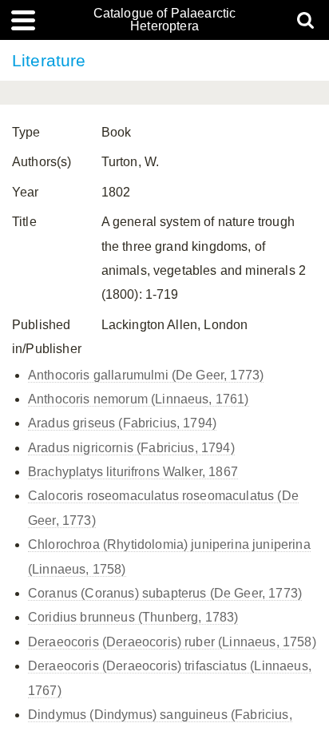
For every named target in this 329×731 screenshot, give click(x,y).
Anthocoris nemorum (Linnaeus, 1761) (138, 399)
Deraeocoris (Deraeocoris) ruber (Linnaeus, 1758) (172, 642)
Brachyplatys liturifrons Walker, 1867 (133, 472)
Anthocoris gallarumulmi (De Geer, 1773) (146, 375)
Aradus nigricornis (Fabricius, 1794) (131, 448)
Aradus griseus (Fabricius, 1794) (122, 423)
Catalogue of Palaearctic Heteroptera (164, 20)
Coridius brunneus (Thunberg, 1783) (133, 617)
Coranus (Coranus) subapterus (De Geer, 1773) (165, 593)
